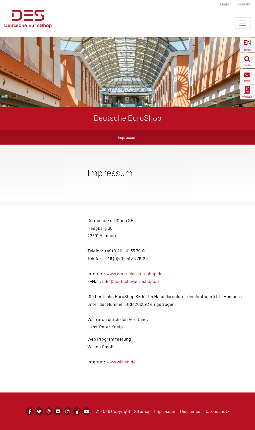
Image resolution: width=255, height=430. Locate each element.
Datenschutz (216, 411)
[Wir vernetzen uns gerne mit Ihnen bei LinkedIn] (67, 411)
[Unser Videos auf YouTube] (86, 411)
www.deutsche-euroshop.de (134, 273)
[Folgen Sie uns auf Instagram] (49, 411)
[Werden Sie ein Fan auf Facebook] (30, 411)
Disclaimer (190, 411)
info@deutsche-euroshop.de (130, 281)
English (226, 4)
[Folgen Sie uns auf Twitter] (39, 411)
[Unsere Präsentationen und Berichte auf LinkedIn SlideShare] (77, 411)
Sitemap (142, 411)
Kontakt (244, 4)
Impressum (165, 411)
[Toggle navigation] (243, 23)
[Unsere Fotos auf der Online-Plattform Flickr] (58, 411)
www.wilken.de (121, 361)
